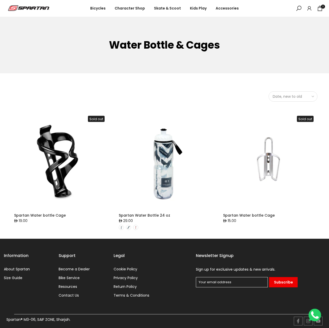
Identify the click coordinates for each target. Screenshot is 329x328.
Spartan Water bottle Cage (40, 215)
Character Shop (130, 8)
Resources (68, 286)
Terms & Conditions (131, 295)
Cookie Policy (125, 269)
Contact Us (69, 295)
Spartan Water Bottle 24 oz (144, 215)
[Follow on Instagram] (308, 321)
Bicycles (98, 8)
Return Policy (125, 286)
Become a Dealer (74, 269)
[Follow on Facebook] (298, 321)
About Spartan (17, 269)
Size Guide (13, 278)
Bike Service (69, 278)
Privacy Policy (126, 278)
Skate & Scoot (167, 8)
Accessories (227, 8)
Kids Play (198, 8)
